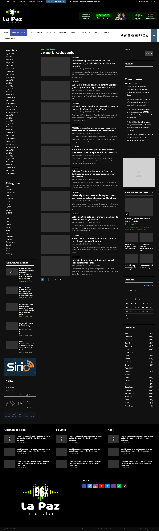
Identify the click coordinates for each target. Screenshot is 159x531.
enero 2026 (10, 74)
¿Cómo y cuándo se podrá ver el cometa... (137, 220)
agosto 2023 (10, 150)
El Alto (8, 201)
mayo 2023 (10, 159)
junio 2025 (9, 86)
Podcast (97, 32)
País (30, 32)
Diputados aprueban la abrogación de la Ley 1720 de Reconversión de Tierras (140, 137)
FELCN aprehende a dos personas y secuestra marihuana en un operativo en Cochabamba (94, 129)
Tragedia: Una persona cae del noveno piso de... (130, 267)
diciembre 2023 (11, 138)
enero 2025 (10, 100)
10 (127, 303)
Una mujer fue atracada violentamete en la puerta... (146, 247)
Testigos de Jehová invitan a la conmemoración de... (146, 268)
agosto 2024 (10, 115)
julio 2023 (9, 153)
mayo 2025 (10, 89)
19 (135, 307)
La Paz (8, 204)
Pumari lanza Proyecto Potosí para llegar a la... (131, 246)
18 (131, 307)
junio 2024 (9, 121)
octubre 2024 (10, 109)
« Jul (126, 319)
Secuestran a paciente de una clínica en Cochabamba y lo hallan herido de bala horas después (93, 63)
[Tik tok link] (154, 1)
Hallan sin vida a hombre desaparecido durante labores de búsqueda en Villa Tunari (95, 108)
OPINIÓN (9, 213)
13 (139, 303)
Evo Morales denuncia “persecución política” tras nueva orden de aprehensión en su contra (94, 151)
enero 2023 (10, 170)
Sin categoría (10, 242)
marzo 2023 (10, 165)
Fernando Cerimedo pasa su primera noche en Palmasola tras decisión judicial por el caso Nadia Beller (26, 309)
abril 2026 (9, 65)
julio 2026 (9, 57)
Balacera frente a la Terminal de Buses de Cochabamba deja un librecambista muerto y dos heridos (93, 174)
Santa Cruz (10, 236)
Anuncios (32, 1)
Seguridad (9, 239)
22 (147, 307)
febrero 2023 (10, 167)
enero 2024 (10, 135)
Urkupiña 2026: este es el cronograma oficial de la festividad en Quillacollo (95, 218)
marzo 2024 (10, 130)
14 (143, 303)
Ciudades (9, 189)
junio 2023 (9, 156)
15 (147, 303)
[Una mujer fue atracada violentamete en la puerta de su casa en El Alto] (146, 237)
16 (151, 303)
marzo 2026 (10, 68)
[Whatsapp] (144, 36)
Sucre (8, 248)
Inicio (6, 32)
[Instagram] (129, 36)
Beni (7, 187)
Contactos (40, 1)
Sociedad (62, 32)
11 (131, 303)
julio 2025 (9, 83)
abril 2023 (9, 162)
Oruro (8, 216)
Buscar (127, 50)
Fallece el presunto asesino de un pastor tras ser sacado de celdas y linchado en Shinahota (94, 197)
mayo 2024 (10, 124)
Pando (8, 222)
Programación (9, 39)
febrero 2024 (10, 132)
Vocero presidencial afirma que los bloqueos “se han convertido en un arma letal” (138, 102)
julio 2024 (9, 118)
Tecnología (9, 254)
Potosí (8, 230)
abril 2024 (9, 127)
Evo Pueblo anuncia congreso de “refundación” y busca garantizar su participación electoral (94, 86)
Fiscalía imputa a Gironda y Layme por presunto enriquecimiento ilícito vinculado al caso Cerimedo (26, 273)
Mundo (73, 32)
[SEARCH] (150, 152)
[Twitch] (141, 36)
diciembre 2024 (11, 103)
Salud (39, 32)
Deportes (85, 32)
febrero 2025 (10, 97)
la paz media (78, 69)
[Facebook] (122, 36)
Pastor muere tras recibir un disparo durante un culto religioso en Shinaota (94, 240)
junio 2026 (9, 60)
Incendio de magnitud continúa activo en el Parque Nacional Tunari (93, 261)
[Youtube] (133, 36)
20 (56, 279)
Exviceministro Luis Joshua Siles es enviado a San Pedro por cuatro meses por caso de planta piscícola (26, 328)
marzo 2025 (10, 95)
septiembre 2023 (12, 147)
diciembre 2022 (11, 173)
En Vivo (106, 32)
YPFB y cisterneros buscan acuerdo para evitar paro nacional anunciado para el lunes (26, 346)
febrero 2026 (10, 71)
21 (143, 307)
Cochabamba (75, 57)
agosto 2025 (10, 80)
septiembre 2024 (12, 112)
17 (127, 307)
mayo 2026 (10, 62)
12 (135, 303)
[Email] (137, 36)
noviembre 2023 (11, 141)
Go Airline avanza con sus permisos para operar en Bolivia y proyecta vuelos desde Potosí (26, 291)
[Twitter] (126, 36)
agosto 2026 (10, 54)
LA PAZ (8, 207)
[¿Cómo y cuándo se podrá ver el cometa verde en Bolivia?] (139, 207)
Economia (9, 198)
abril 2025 (9, 92)
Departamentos (17, 32)
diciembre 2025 (11, 77)
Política (50, 32)
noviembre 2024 (11, 106)
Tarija (8, 251)
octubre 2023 (10, 144)
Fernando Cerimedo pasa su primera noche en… (87, 2)
